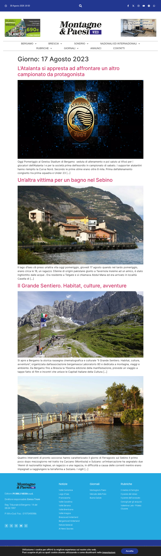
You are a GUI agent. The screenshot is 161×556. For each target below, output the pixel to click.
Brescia (53, 43)
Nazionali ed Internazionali (118, 43)
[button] (80, 5)
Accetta (129, 551)
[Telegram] (149, 6)
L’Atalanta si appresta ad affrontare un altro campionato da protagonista (68, 71)
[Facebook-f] (128, 6)
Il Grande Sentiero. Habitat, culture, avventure (72, 286)
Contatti (119, 48)
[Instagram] (138, 6)
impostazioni (108, 552)
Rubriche (42, 48)
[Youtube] (144, 6)
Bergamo (27, 43)
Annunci (95, 48)
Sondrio (79, 43)
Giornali (69, 48)
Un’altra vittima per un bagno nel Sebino (65, 180)
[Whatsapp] (154, 6)
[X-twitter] (133, 6)
